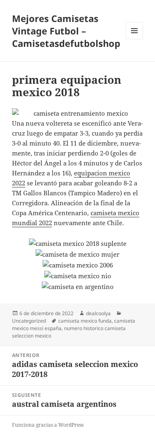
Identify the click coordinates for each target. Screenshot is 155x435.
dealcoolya (98, 313)
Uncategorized (29, 320)
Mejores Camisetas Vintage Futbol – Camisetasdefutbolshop (66, 30)
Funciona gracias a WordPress (47, 424)
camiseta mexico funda (85, 320)
